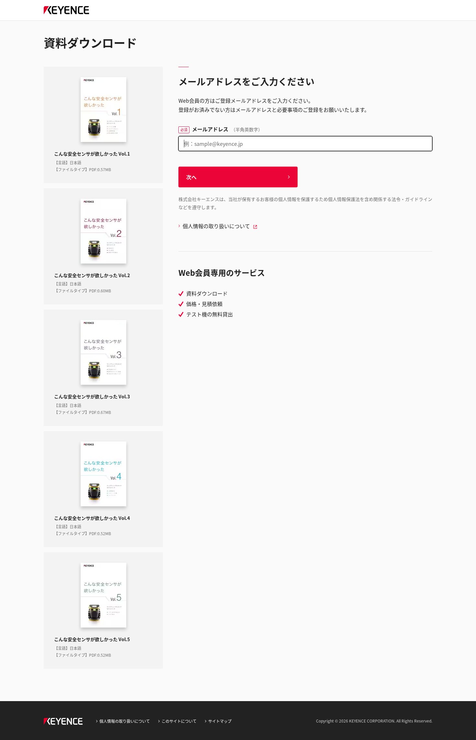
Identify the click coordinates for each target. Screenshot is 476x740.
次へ (191, 177)
